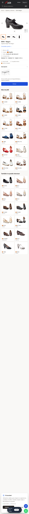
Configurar (20, 507)
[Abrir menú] (2, 2)
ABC (26, 6)
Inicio (2, 10)
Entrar (19, 2)
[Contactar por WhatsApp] (26, 511)
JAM (8, 50)
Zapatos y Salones (10, 10)
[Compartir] (14, 31)
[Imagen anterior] (2, 23)
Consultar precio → (6, 46)
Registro (25, 2)
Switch (16, 509)
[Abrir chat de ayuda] (26, 506)
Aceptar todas (8, 507)
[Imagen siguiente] (26, 23)
